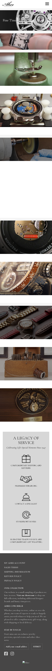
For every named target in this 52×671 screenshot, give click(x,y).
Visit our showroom (25, 595)
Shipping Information (17, 571)
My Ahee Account (14, 563)
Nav (47, 3)
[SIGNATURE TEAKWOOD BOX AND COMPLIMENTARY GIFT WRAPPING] (26, 527)
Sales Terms (11, 567)
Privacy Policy (13, 580)
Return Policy (12, 576)
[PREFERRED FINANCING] (26, 473)
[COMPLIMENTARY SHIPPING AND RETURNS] (26, 453)
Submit (37, 646)
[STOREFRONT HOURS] (26, 509)
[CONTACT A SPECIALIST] (26, 491)
